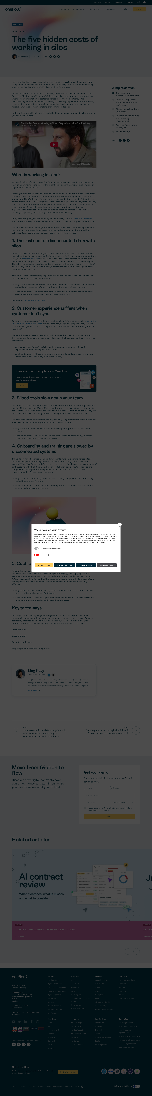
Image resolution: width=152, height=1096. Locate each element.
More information (106, 565)
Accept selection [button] (86, 565)
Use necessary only (64, 565)
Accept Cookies (44, 565)
